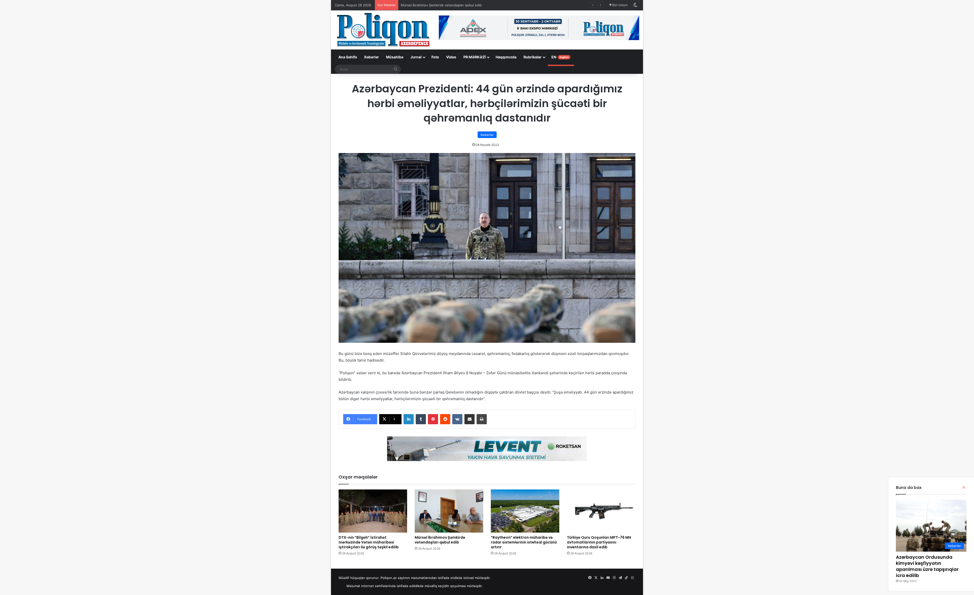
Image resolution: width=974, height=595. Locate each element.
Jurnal (416, 57)
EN (560, 57)
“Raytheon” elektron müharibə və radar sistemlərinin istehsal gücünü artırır (524, 542)
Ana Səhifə (347, 57)
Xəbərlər (371, 57)
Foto (435, 57)
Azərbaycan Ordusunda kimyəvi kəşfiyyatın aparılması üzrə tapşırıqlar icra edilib (927, 566)
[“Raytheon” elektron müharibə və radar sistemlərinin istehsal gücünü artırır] (525, 511)
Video (451, 57)
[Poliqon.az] (383, 29)
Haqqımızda (506, 57)
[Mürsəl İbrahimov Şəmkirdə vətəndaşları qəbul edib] (449, 511)
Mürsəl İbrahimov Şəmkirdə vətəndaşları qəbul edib (440, 540)
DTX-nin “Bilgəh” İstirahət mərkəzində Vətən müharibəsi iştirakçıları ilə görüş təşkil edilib (369, 542)
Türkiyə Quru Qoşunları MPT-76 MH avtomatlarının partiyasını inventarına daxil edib (599, 542)
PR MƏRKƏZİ (474, 57)
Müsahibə (394, 57)
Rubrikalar (533, 57)
